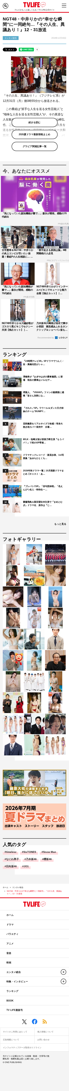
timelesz (11, 851)
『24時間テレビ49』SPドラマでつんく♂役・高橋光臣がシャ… (43, 363)
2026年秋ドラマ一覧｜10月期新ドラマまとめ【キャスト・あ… (43, 472)
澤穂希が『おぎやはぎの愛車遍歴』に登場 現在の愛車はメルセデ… (43, 378)
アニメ (10, 943)
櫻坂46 (48, 859)
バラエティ (12, 934)
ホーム (5, 887)
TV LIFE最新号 (14, 1010)
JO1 (26, 866)
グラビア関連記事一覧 (35, 146)
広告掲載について (11, 1040)
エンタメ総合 (17, 887)
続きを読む (34, 122)
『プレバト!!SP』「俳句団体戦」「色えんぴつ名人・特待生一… (43, 488)
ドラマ (10, 924)
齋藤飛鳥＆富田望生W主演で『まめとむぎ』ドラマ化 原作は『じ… (43, 504)
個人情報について (45, 1032)
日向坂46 (11, 866)
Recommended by (46, 338)
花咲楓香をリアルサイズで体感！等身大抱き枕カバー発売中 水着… (43, 425)
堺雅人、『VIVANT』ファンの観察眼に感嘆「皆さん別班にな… (43, 394)
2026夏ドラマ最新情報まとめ (34, 134)
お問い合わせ (43, 1040)
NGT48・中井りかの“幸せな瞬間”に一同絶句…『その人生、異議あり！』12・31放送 (34, 892)
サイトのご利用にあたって (15, 1032)
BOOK (9, 1000)
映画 (8, 962)
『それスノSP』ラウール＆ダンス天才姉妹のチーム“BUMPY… (43, 410)
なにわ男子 (12, 859)
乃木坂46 (31, 859)
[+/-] (63, 972)
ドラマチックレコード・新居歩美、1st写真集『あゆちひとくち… (43, 457)
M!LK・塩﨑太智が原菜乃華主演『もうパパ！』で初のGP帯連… (43, 441)
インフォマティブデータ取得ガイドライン (22, 1047)
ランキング (12, 991)
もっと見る (60, 524)
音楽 (8, 953)
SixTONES (29, 851)
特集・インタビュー (17, 981)
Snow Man (49, 851)
